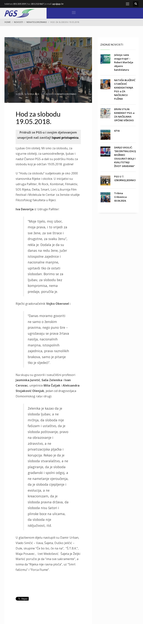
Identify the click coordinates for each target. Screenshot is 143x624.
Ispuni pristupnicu (64, 138)
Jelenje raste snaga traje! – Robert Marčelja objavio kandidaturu (123, 62)
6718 (116, 130)
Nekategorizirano (66, 94)
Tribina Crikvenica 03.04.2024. (120, 197)
